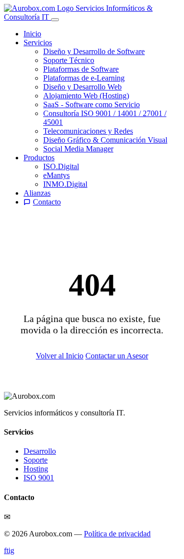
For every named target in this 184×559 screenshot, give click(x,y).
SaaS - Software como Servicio (91, 104)
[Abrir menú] (55, 19)
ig (11, 550)
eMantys (56, 175)
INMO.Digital (65, 184)
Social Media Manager (78, 149)
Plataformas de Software (81, 69)
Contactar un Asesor (116, 356)
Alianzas (37, 193)
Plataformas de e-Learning (84, 78)
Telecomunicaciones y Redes (88, 131)
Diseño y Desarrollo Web (82, 87)
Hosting (36, 469)
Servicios (38, 42)
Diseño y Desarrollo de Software (94, 51)
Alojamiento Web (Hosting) (86, 95)
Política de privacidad (117, 534)
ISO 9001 (39, 477)
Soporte (36, 460)
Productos (39, 157)
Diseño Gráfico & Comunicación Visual (105, 140)
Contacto (47, 202)
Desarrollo (40, 451)
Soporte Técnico (68, 60)
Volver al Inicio (59, 356)
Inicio (32, 33)
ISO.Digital (61, 166)
